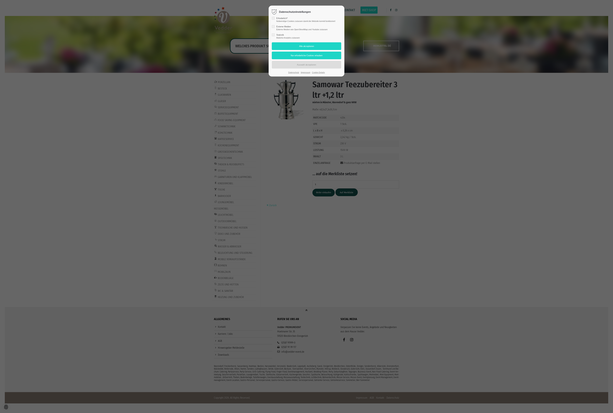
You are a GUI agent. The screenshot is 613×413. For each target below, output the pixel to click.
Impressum (305, 72)
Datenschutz (293, 72)
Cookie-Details (318, 72)
